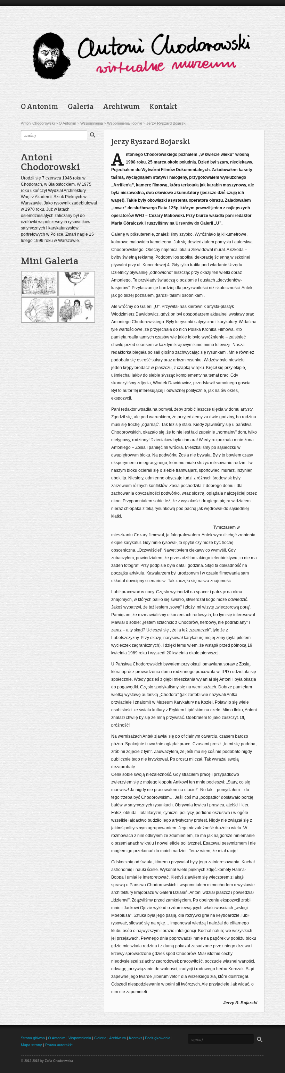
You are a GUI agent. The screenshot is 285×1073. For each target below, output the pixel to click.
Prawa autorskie (59, 1045)
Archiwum (121, 106)
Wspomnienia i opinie (124, 123)
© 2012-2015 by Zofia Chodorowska (47, 1061)
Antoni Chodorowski (38, 123)
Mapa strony (31, 1045)
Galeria (80, 106)
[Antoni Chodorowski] (142, 51)
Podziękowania (157, 1038)
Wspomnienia (91, 123)
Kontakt (163, 106)
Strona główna (33, 1038)
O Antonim (39, 106)
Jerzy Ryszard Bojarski (166, 123)
